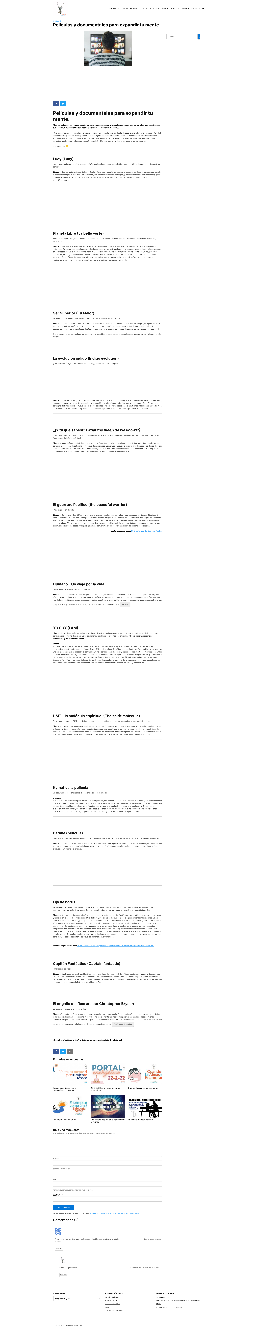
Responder (59, 1248)
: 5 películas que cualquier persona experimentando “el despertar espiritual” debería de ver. (115, 946)
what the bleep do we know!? (113, 430)
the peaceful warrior (108, 504)
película (75, 833)
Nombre (57, 1158)
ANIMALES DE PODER (138, 8)
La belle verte (90, 233)
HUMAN (125, 604)
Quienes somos (114, 8)
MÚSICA (165, 8)
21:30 (159, 1239)
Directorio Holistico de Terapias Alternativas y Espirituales (178, 1300)
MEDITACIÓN (155, 8)
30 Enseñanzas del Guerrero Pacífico (146, 531)
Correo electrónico (62, 1169)
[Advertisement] (107, 85)
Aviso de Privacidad (112, 1304)
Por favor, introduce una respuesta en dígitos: (73, 1190)
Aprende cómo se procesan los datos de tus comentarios (114, 1213)
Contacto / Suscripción (191, 8)
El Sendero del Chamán (139, 1268)
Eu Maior (85, 313)
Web (54, 1179)
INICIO (125, 8)
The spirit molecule (122, 716)
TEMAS (173, 8)
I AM (73, 628)
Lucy (68, 159)
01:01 (157, 1268)
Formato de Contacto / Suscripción (169, 1307)
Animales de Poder (112, 1297)
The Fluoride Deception (123, 1024)
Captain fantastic (104, 963)
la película (79, 787)
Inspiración (57, 21)
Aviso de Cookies (111, 1300)
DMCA (107, 1307)
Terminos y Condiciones (114, 1311)
